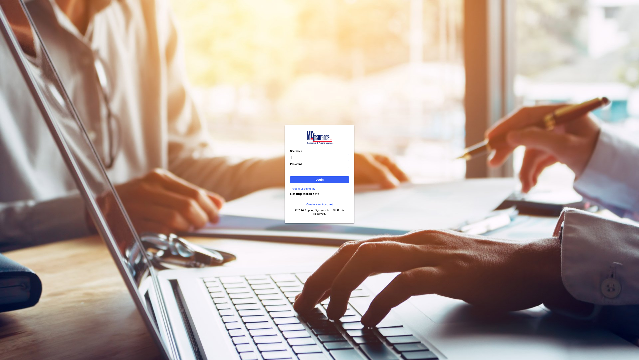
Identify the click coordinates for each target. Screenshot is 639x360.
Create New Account (319, 204)
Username (296, 151)
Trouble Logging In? (302, 188)
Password (296, 163)
